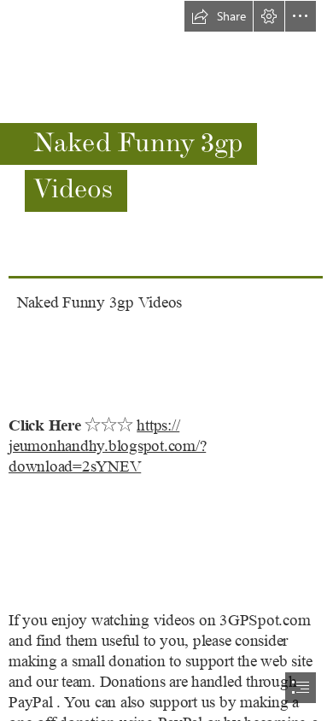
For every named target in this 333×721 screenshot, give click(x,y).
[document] (166, 360)
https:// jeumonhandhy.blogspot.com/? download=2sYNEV (107, 446)
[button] (218, 16)
